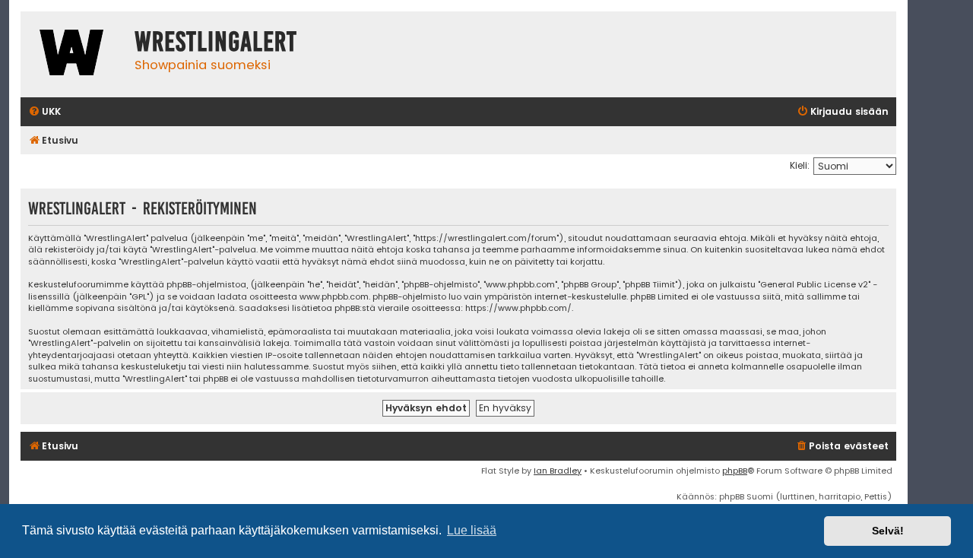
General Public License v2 (814, 284)
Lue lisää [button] (471, 530)
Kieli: (800, 165)
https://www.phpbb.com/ (518, 308)
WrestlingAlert (216, 42)
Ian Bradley (558, 470)
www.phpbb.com (334, 297)
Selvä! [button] (888, 531)
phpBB (734, 470)
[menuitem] (44, 112)
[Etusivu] (73, 54)
